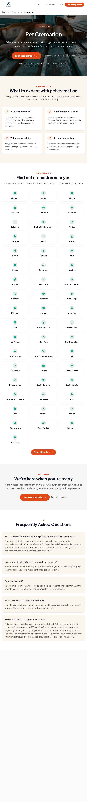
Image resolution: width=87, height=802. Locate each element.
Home (6, 12)
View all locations (42, 452)
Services (40, 4)
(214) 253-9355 (60, 497)
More (58, 4)
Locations (50, 4)
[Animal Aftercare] (9, 4)
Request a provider (74, 5)
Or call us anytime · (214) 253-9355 (60, 55)
